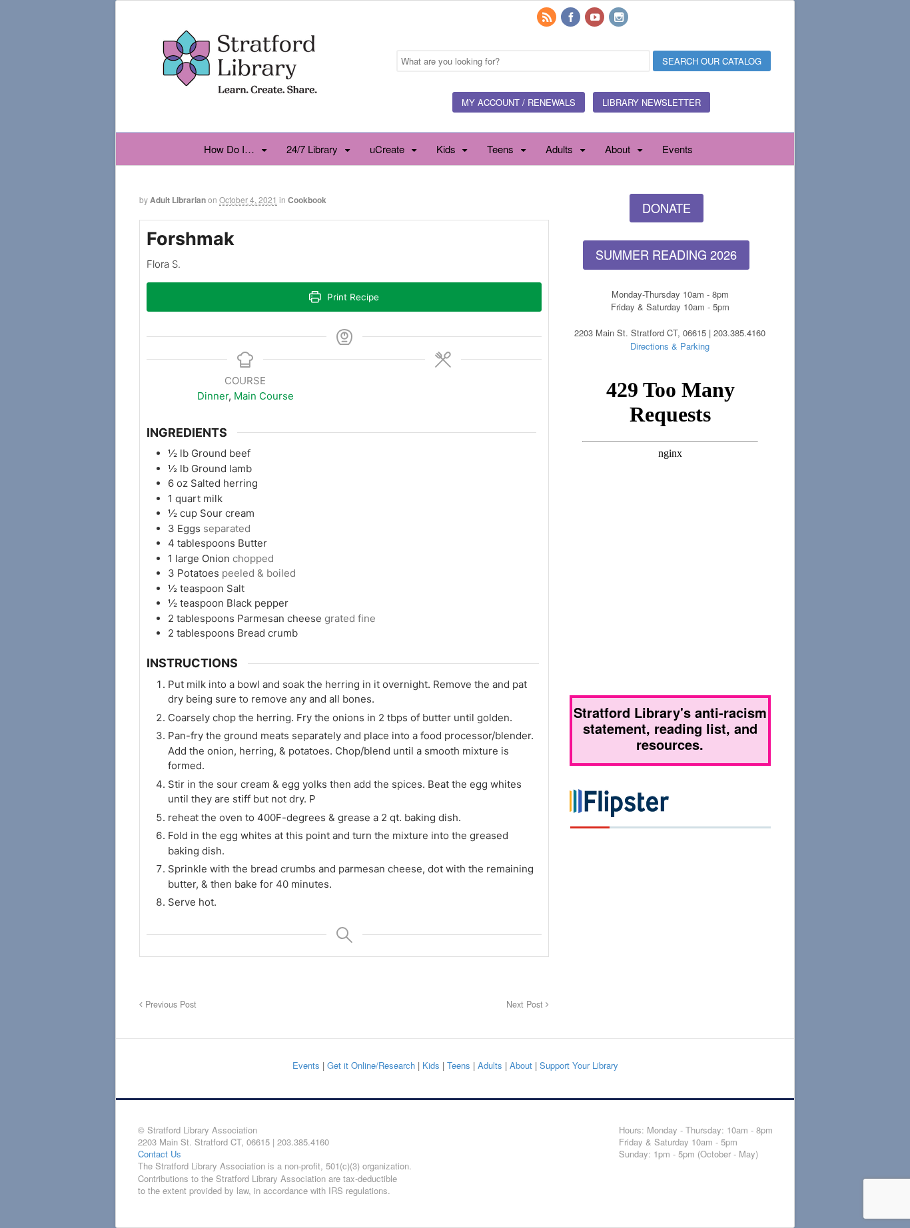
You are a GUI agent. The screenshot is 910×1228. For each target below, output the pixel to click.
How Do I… (229, 149)
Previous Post (170, 1004)
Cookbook (307, 200)
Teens (500, 149)
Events (677, 149)
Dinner (212, 396)
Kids (446, 149)
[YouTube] (595, 17)
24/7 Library (312, 149)
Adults (559, 149)
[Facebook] (571, 17)
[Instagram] (619, 17)
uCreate (387, 149)
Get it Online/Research (371, 1065)
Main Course (264, 396)
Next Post (526, 1004)
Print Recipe (351, 297)
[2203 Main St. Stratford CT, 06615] (239, 109)
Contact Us (159, 1153)
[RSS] (547, 17)
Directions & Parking (669, 346)
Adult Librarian (178, 200)
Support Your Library (579, 1065)
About (617, 149)
